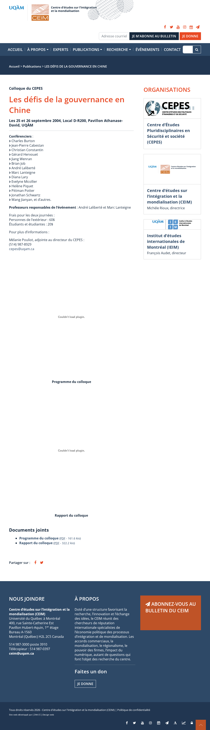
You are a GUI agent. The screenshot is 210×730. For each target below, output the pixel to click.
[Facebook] (165, 27)
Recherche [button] (117, 49)
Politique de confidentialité (133, 710)
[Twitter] (171, 27)
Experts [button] (60, 49)
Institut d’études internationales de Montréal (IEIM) (166, 241)
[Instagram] (184, 27)
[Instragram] (150, 722)
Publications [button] (86, 49)
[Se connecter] (192, 722)
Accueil (15, 49)
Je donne (85, 684)
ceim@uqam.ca (21, 653)
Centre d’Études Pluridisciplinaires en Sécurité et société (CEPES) (168, 133)
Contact (172, 49)
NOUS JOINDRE (27, 598)
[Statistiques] (184, 722)
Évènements (147, 49)
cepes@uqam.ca (21, 249)
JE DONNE (190, 36)
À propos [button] (36, 49)
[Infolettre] (198, 27)
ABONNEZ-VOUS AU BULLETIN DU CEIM (170, 607)
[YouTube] (178, 27)
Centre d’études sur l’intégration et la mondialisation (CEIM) (169, 196)
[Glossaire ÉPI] (175, 722)
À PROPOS (87, 598)
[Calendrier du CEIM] (191, 27)
